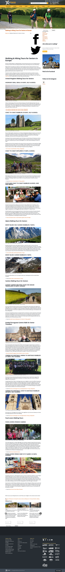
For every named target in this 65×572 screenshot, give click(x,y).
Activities (44, 32)
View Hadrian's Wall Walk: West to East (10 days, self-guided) (17, 109)
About (49, 6)
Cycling (20, 6)
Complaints (20, 545)
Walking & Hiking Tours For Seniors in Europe (18, 30)
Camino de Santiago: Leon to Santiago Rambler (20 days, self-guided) (22, 415)
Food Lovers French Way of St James (16, 489)
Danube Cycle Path (8, 547)
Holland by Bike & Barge (9, 549)
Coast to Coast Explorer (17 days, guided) (17, 181)
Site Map (19, 546)
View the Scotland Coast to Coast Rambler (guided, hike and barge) (18, 217)
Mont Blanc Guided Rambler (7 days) (16, 278)
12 (31, 33)
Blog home (7, 33)
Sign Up (44, 51)
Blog (18, 549)
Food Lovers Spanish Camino (15, 451)
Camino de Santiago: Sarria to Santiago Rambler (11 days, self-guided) (22, 388)
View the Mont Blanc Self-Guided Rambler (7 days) (15, 252)
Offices (31, 542)
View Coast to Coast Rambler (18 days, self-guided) (15, 148)
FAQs (19, 539)
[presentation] (6, 513)
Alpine (38, 6)
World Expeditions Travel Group (49, 543)
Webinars (44, 40)
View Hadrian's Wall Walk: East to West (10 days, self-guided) (17, 110)
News (43, 35)
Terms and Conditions (22, 551)
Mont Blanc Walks (8, 539)
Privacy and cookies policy (22, 542)
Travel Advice (44, 36)
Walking (14, 6)
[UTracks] (10, 2)
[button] (39, 514)
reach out (7, 76)
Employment (32, 545)
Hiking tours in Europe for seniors (15, 498)
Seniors (7, 498)
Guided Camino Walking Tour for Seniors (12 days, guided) (20, 319)
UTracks (43, 84)
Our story (32, 539)
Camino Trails (44, 33)
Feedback (19, 548)
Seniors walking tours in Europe (27, 498)
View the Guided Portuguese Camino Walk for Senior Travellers (17, 353)
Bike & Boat (32, 6)
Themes (43, 6)
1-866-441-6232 (55, 3)
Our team (32, 541)
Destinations (8, 6)
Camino (26, 6)
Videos (43, 39)
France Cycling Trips (8, 553)
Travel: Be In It (45, 38)
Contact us (20, 541)
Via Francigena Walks (9, 546)
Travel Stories (44, 37)
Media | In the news (33, 544)
